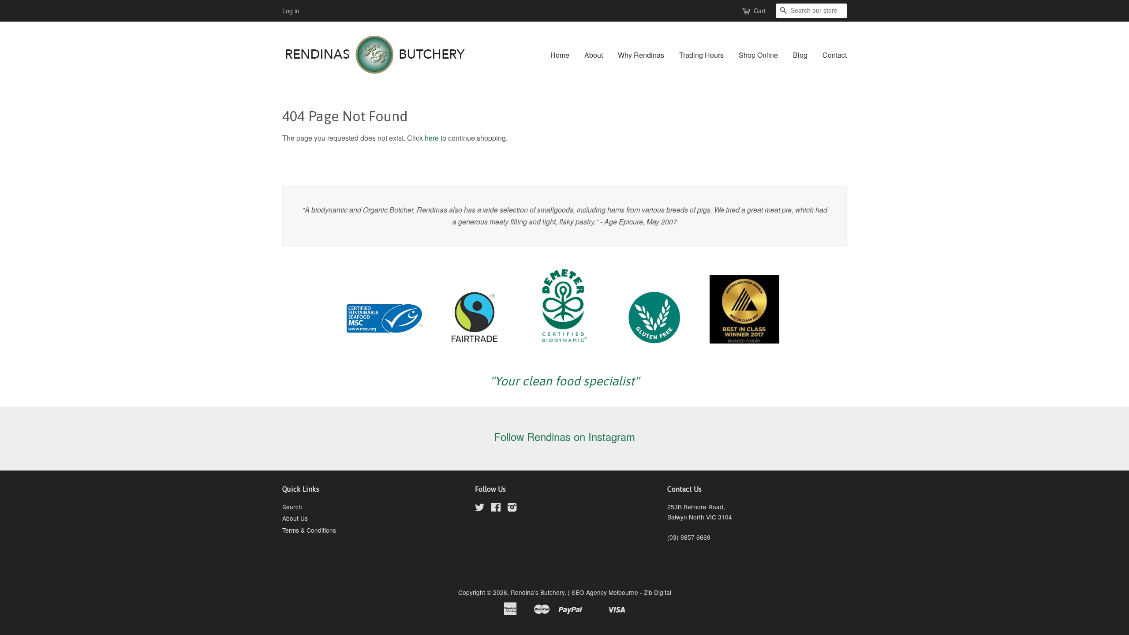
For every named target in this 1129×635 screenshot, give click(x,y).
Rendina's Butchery (537, 592)
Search (292, 506)
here (432, 138)
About (593, 55)
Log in (290, 10)
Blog (800, 55)
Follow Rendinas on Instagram (564, 436)
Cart (760, 10)
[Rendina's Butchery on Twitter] (480, 508)
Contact (834, 55)
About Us (295, 518)
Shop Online (758, 55)
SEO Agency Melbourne (605, 592)
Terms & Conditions (309, 530)
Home (559, 55)
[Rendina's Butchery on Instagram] (512, 508)
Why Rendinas (641, 55)
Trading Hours (701, 55)
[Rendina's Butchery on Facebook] (496, 508)
